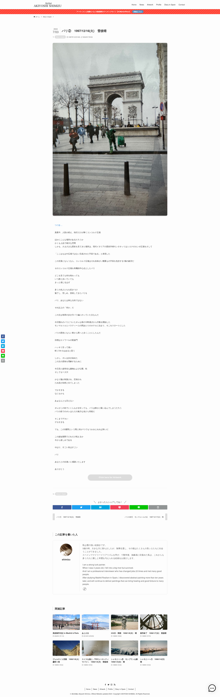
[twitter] (108, 685)
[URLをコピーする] (158, 507)
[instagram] (111, 685)
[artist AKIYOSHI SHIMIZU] (48, 4)
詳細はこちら (138, 12)
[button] (62, 507)
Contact (131, 689)
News (95, 689)
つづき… (58, 225)
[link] (84, 589)
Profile (110, 689)
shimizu (66, 559)
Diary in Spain (60, 37)
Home (88, 689)
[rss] (114, 685)
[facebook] (105, 685)
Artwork (102, 689)
